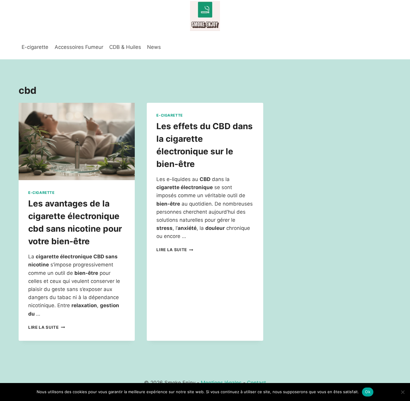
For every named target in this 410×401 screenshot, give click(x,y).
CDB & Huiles (125, 47)
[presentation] (77, 141)
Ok (367, 391)
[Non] (402, 392)
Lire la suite (46, 327)
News (154, 47)
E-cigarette (35, 47)
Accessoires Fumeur (79, 47)
